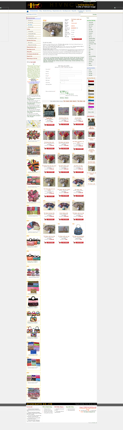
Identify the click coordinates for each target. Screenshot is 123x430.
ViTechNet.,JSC (94, 422)
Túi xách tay (30, 22)
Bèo (89, 52)
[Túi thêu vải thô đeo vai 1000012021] (49, 116)
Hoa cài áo (29, 42)
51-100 (90, 71)
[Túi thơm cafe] (78, 188)
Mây (90, 47)
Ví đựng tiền (30, 31)
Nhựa (90, 63)
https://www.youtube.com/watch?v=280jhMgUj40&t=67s (34, 108)
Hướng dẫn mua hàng (48, 412)
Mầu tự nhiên (91, 112)
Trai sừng (91, 31)
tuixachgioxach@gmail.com (89, 411)
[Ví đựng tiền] (33, 279)
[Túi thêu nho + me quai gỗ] (33, 309)
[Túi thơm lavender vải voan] (78, 140)
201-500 (90, 75)
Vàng (89, 96)
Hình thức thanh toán (48, 410)
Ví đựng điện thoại (31, 33)
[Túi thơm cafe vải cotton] (63, 188)
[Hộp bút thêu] (33, 173)
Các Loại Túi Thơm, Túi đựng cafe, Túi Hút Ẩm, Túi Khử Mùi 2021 (34, 416)
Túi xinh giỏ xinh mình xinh (80, 11)
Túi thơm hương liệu (58, 58)
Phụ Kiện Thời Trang (47, 10)
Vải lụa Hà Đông (92, 56)
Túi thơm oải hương (74, 59)
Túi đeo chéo (30, 27)
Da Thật (90, 29)
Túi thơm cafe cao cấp (64, 57)
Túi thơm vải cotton (60, 60)
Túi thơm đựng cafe (50, 58)
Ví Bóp (40, 10)
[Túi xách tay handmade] (78, 235)
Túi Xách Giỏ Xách (34, 10)
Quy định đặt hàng (71, 409)
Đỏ (88, 80)
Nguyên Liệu (88, 10)
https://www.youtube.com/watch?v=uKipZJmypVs (34, 99)
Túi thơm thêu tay (51, 60)
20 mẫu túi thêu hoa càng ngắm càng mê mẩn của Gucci (33, 418)
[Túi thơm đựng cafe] (63, 165)
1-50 (90, 69)
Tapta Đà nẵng (92, 38)
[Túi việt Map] (33, 127)
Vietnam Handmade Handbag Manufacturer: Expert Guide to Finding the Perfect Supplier (34, 413)
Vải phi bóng (91, 42)
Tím (89, 105)
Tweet (88, 17)
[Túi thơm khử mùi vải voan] (49, 165)
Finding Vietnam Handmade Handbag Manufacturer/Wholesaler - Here (34, 410)
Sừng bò (90, 33)
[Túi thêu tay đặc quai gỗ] (33, 325)
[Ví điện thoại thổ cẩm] (33, 233)
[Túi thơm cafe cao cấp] (78, 212)
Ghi (89, 92)
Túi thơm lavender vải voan (64, 59)
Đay (89, 54)
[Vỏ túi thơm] (78, 117)
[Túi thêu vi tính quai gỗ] (33, 249)
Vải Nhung (91, 49)
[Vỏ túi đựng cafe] (63, 212)
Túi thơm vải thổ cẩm (76, 60)
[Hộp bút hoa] (33, 157)
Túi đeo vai (29, 20)
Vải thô (90, 58)
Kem (89, 86)
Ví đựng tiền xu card (31, 38)
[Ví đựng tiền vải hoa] (33, 401)
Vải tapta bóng (92, 40)
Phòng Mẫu (73, 10)
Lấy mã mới (71, 94)
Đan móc (91, 26)
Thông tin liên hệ (47, 409)
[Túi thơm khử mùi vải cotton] (49, 188)
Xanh (89, 99)
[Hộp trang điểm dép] (33, 203)
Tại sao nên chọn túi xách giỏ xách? (59, 412)
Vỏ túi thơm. (50, 61)
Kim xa (90, 36)
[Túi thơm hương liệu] (49, 212)
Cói (89, 51)
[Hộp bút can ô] (33, 142)
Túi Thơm (29, 24)
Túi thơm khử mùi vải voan (52, 59)
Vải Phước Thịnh (92, 43)
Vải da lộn (91, 22)
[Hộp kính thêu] (33, 188)
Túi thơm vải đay (67, 60)
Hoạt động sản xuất (66, 10)
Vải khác (90, 61)
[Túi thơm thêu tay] (63, 117)
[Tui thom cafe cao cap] (63, 235)
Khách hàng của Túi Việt (31, 14)
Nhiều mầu (90, 108)
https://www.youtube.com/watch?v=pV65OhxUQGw (34, 103)
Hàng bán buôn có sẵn (57, 10)
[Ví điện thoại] (33, 218)
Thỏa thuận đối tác (71, 410)
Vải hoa (90, 65)
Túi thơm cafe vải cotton (75, 57)
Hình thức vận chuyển (48, 411)
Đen (89, 83)
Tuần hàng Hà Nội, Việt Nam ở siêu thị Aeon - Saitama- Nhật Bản (33, 421)
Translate (93, 2)
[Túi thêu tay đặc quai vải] (33, 340)
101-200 (90, 73)
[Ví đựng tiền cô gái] (33, 385)
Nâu (89, 89)
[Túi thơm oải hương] (63, 141)
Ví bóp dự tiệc (30, 35)
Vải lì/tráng (91, 24)
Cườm (90, 27)
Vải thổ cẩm (91, 59)
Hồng (89, 102)
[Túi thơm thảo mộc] (49, 141)
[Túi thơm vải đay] (78, 165)
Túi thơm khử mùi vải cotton (69, 58)
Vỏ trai (90, 34)
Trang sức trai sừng (31, 44)
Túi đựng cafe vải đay (54, 57)
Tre (89, 45)
